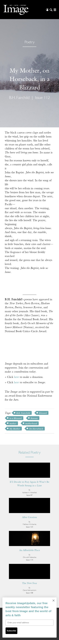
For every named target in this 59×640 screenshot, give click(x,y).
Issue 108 (29, 593)
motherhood (31, 423)
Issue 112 (42, 98)
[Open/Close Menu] (54, 9)
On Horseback (36, 428)
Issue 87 (29, 495)
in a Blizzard (15, 418)
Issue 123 (29, 527)
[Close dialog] (53, 600)
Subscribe (11, 631)
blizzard (43, 413)
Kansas (34, 418)
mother (12, 423)
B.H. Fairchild (23, 413)
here (16, 377)
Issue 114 (29, 560)
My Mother (14, 428)
